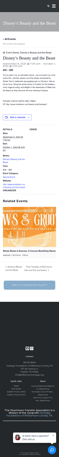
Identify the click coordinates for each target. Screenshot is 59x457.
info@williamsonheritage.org (29, 374)
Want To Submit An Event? (29, 285)
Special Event (9, 177)
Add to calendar (17, 117)
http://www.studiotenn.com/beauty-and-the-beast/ (14, 186)
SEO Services (37, 454)
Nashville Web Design (27, 454)
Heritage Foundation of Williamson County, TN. (29, 414)
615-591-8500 (29, 362)
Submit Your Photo (16, 395)
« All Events (9, 39)
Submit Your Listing (16, 392)
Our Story (16, 389)
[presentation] (29, 227)
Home (16, 386)
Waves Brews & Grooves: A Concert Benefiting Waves (29, 250)
